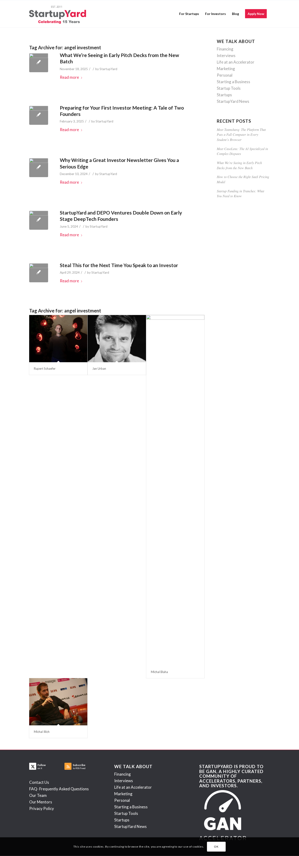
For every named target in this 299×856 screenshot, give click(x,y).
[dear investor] (38, 167)
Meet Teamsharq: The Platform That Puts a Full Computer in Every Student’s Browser (241, 134)
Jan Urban (99, 368)
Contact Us (39, 782)
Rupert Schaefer (45, 368)
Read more (69, 77)
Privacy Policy (41, 808)
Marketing (226, 68)
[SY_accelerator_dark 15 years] (58, 13)
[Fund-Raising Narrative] (38, 272)
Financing (225, 49)
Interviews (226, 55)
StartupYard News (233, 101)
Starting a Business (233, 81)
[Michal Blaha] (175, 490)
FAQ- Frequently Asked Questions (59, 788)
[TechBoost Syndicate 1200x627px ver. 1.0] (38, 220)
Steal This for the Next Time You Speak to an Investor (119, 265)
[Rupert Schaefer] (58, 338)
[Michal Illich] (58, 701)
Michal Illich (42, 732)
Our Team (38, 795)
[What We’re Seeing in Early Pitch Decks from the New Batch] (38, 62)
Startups (224, 94)
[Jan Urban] (117, 338)
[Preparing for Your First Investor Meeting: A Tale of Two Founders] (38, 115)
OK (216, 846)
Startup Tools (229, 88)
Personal (224, 75)
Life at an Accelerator (235, 62)
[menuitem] (189, 13)
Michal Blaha (159, 672)
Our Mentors (40, 801)
